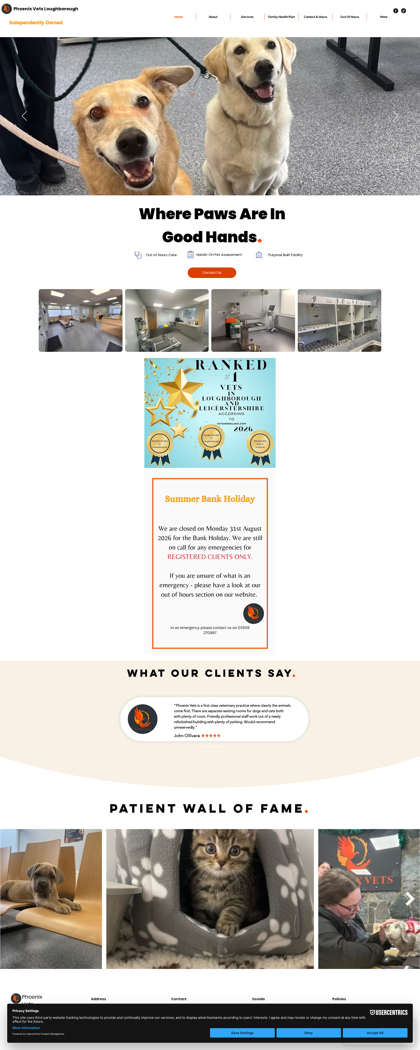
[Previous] (24, 116)
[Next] (395, 116)
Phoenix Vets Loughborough (46, 9)
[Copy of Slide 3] (207, 746)
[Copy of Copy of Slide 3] (212, 746)
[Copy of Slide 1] (203, 746)
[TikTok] (403, 10)
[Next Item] (410, 899)
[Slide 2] (221, 746)
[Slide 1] (216, 746)
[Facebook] (395, 10)
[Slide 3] (225, 746)
